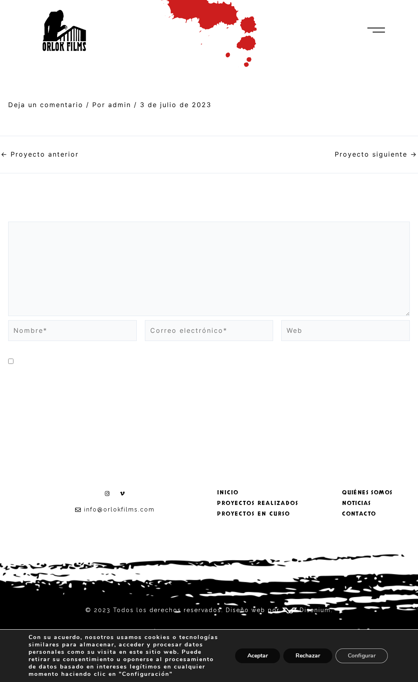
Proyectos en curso (253, 514)
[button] (376, 30)
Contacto (359, 514)
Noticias (356, 503)
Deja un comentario (45, 105)
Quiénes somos (367, 492)
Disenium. (315, 610)
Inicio (228, 492)
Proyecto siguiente (376, 154)
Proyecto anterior (40, 154)
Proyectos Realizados (257, 503)
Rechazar (308, 656)
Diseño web (245, 610)
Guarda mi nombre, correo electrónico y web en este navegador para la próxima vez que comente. (211, 361)
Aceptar (257, 656)
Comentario (34, 216)
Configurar (362, 656)
